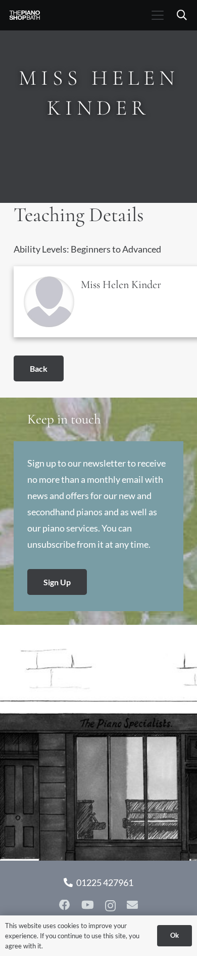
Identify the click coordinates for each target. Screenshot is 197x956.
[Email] (132, 905)
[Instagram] (110, 906)
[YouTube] (87, 905)
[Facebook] (64, 905)
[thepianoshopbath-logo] (24, 15)
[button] (157, 15)
